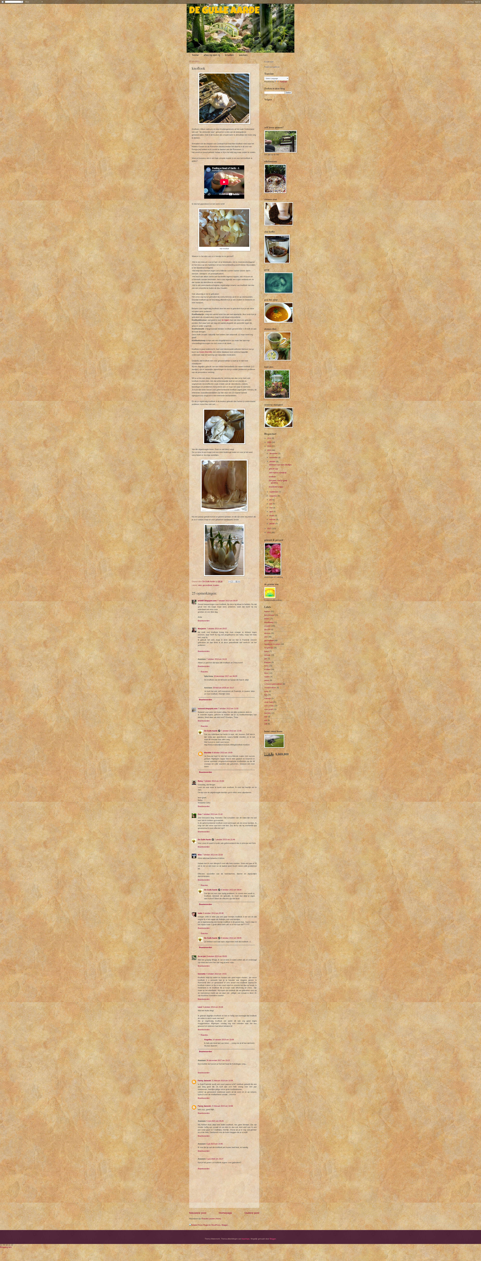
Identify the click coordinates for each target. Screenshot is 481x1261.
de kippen (226, 320)
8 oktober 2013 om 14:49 (222, 753)
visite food (268, 702)
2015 (269, 442)
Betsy (200, 781)
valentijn (267, 699)
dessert (267, 630)
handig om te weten (272, 644)
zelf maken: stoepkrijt (277, 473)
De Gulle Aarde (210, 731)
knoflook (272, 477)
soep (266, 691)
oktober (272, 462)
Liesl (200, 1007)
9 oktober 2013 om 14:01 (216, 974)
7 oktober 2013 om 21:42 (212, 814)
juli (270, 500)
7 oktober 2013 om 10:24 (216, 659)
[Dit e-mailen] (229, 581)
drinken (267, 633)
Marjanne (202, 629)
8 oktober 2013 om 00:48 (213, 913)
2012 (269, 529)
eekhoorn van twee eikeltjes (280, 465)
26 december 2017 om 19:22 (218, 1060)
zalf (265, 724)
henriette (202, 974)
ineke (200, 913)
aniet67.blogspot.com (207, 601)
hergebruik (268, 648)
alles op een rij (212, 55)
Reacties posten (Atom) (211, 1219)
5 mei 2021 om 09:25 (215, 1121)
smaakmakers (270, 688)
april (271, 512)
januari (272, 524)
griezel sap (273, 469)
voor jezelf (268, 709)
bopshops (246, 1239)
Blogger (273, 1239)
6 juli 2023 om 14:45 (214, 1144)
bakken (267, 611)
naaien (267, 677)
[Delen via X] (234, 581)
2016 (269, 438)
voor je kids (269, 706)
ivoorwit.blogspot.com (207, 709)
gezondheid (207, 585)
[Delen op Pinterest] (239, 581)
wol (265, 720)
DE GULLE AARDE (224, 12)
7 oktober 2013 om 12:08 (231, 731)
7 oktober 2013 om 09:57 (217, 629)
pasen (266, 680)
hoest (266, 651)
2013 (269, 450)
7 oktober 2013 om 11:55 (228, 709)
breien (266, 619)
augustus (273, 496)
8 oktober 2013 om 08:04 (231, 890)
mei (271, 508)
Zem (200, 814)
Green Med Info (205, 352)
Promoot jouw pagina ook (272, 67)
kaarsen (267, 662)
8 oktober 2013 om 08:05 (231, 938)
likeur (266, 673)
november (273, 457)
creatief (267, 626)
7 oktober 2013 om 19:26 (214, 781)
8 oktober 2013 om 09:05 (217, 956)
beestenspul (269, 615)
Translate (283, 82)
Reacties (204, 672)
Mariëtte (207, 753)
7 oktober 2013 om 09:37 (227, 601)
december (273, 453)
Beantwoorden (204, 621)
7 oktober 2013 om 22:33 (212, 855)
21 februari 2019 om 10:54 (222, 1081)
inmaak (267, 655)
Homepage (225, 1212)
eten (200, 585)
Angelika (208, 1040)
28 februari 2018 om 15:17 (223, 688)
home (195, 55)
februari (272, 520)
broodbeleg (268, 622)
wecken (243, 55)
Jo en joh (202, 956)
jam (265, 659)
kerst (266, 666)
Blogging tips (6, 1247)
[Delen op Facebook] (236, 581)
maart (272, 516)
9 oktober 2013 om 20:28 (213, 1007)
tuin (265, 695)
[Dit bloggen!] (232, 581)
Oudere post (252, 1212)
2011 (269, 533)
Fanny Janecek (204, 1081)
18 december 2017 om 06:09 (225, 676)
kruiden (229, 55)
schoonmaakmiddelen (273, 684)
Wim (200, 855)
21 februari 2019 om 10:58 (222, 1106)
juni (271, 504)
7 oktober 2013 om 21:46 (225, 840)
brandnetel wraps (276, 487)
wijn (265, 717)
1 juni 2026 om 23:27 (214, 1159)
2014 (269, 446)
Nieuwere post (197, 1212)
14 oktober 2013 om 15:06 (223, 1040)
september (274, 492)
